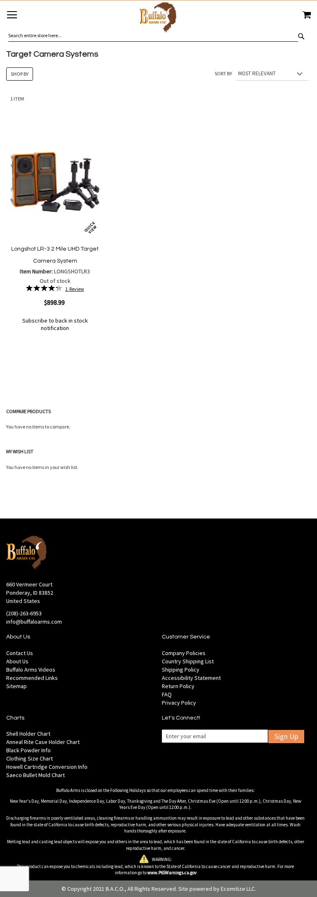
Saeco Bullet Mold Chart (35, 775)
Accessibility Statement (191, 678)
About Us (17, 661)
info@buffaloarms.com (34, 621)
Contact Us (19, 653)
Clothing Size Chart (29, 758)
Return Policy (178, 686)
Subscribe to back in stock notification (55, 324)
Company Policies (184, 653)
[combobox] (153, 35)
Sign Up (286, 736)
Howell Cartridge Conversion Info (47, 766)
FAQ (167, 694)
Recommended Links (32, 678)
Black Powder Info (28, 750)
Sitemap (16, 686)
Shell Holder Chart (28, 733)
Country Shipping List (188, 661)
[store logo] (158, 18)
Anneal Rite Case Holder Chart (43, 742)
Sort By (223, 73)
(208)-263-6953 (24, 613)
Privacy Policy (179, 702)
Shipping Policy (180, 669)
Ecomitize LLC (238, 888)
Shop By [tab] (19, 74)
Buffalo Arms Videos (30, 669)
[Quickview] (90, 227)
